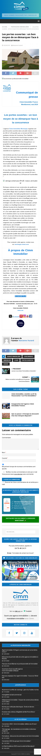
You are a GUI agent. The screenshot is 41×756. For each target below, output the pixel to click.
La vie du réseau (21, 719)
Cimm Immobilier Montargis (18, 128)
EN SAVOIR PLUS (20, 296)
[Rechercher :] (20, 532)
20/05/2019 (7, 45)
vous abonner (18, 474)
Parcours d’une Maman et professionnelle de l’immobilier (20, 664)
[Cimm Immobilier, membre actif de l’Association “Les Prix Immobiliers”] (6, 396)
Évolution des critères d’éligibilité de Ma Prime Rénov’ (18, 712)
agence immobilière (13, 356)
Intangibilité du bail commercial (11, 695)
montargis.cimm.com (22, 244)
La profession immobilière (20, 645)
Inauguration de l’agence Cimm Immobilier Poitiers (22, 405)
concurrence (28, 356)
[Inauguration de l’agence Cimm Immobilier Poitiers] (6, 406)
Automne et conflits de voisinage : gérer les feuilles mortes (20, 689)
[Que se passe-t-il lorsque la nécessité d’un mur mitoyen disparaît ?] (6, 416)
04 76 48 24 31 (20, 548)
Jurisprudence (20, 685)
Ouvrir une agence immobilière (16, 616)
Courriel (4, 458)
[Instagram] (24, 633)
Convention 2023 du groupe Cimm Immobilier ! (16, 741)
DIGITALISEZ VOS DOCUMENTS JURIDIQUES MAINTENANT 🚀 (20, 519)
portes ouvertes (27, 360)
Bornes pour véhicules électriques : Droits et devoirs (18, 707)
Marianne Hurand (18, 45)
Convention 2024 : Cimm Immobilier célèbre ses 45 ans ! (19, 724)
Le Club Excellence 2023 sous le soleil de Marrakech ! (18, 746)
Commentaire (6, 437)
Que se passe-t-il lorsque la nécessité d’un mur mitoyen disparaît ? (25, 415)
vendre (5, 364)
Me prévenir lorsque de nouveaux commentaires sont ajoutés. (18, 468)
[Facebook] (9, 633)
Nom (3, 452)
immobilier (7, 360)
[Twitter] (17, 633)
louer (16, 360)
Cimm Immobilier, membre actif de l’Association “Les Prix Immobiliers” (24, 395)
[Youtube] (32, 633)
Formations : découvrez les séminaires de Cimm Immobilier (20, 736)
